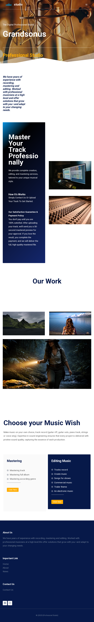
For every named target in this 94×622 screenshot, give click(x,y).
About (5, 567)
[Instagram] (10, 603)
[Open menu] (86, 4)
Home (6, 564)
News (5, 571)
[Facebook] (5, 603)
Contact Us (8, 590)
